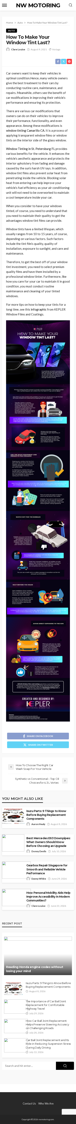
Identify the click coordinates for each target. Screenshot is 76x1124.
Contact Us (29, 1103)
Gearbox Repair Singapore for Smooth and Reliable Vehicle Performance (46, 869)
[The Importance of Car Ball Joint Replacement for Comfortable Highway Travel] (16, 1006)
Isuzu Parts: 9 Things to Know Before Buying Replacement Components (46, 814)
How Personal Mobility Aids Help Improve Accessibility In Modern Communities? (48, 896)
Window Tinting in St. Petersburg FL (30, 149)
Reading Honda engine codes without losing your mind (34, 969)
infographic (38, 309)
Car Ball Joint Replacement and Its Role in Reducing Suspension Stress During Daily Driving (48, 1043)
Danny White (38, 878)
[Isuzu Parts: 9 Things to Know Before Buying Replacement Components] (13, 988)
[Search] (70, 5)
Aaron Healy (38, 824)
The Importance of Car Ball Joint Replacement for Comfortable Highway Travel (46, 1005)
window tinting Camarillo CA (25, 130)
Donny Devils (38, 851)
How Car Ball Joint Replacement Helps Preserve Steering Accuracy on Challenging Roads (47, 1024)
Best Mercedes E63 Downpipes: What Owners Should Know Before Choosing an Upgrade (48, 842)
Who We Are (46, 1103)
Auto (11, 30)
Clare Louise (18, 49)
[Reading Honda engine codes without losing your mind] (38, 956)
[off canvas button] (4, 5)
